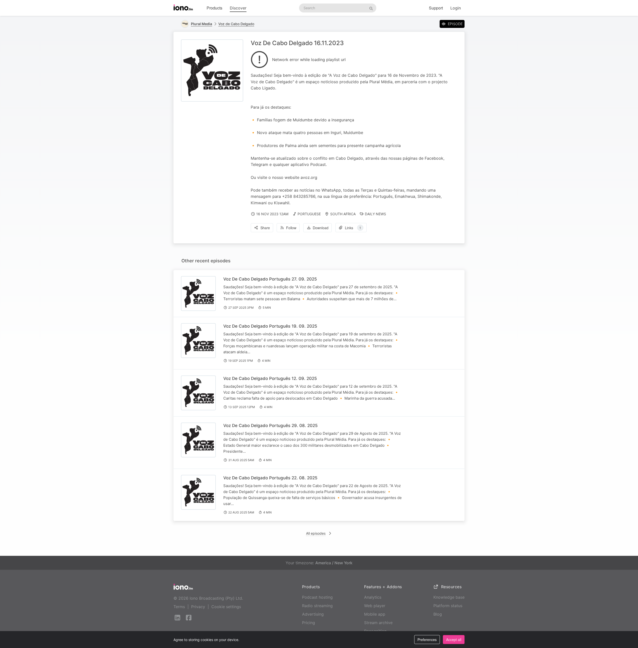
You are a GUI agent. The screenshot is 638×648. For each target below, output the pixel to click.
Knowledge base (449, 597)
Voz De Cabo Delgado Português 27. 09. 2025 (270, 279)
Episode (455, 24)
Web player (374, 605)
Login (455, 7)
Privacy (198, 606)
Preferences (427, 639)
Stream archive (378, 622)
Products (214, 8)
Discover (238, 7)
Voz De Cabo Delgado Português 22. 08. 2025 (270, 477)
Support (436, 8)
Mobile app (374, 614)
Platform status (447, 605)
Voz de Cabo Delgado (236, 24)
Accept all (453, 639)
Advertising (313, 614)
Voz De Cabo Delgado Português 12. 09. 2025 (270, 378)
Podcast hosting (317, 597)
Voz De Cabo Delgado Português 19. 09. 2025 (270, 326)
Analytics (372, 597)
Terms (179, 606)
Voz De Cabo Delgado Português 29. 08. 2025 (270, 425)
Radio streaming (317, 605)
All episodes (315, 533)
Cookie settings (226, 606)
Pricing (308, 622)
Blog (437, 614)
